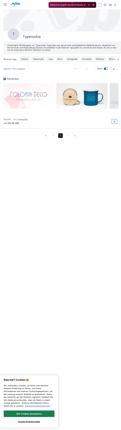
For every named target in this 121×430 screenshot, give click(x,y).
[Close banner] (89, 4)
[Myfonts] (16, 6)
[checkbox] (106, 69)
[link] (110, 5)
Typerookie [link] (22, 119)
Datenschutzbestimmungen (37, 405)
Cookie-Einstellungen (29, 421)
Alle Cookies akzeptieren (29, 413)
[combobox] (115, 69)
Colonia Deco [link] (13, 79)
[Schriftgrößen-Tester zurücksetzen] (86, 68)
